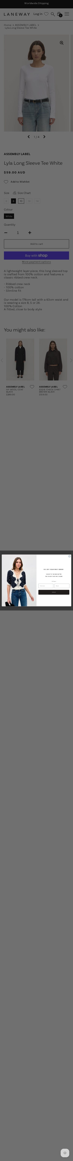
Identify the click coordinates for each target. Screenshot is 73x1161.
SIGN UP (54, 592)
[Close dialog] (70, 556)
